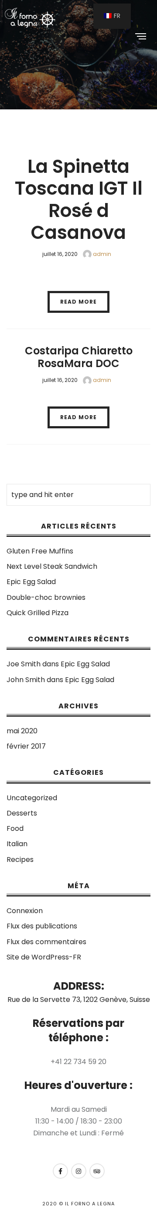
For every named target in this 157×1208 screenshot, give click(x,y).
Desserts (22, 813)
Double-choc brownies (46, 597)
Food (15, 828)
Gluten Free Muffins (40, 551)
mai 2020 (22, 731)
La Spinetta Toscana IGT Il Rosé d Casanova (79, 199)
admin (101, 254)
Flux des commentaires (46, 942)
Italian (17, 844)
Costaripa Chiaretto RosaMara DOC (79, 357)
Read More (78, 301)
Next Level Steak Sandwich (52, 566)
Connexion (25, 911)
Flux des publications (42, 926)
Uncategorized (32, 798)
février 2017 (26, 746)
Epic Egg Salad (31, 582)
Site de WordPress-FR (44, 957)
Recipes (20, 859)
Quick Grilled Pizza (37, 613)
